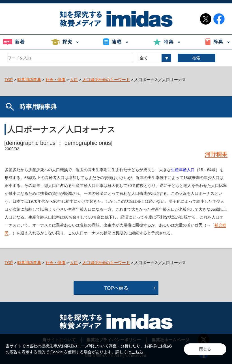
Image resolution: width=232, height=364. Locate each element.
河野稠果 (216, 154)
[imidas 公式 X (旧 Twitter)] (205, 19)
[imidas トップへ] (116, 19)
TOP (9, 79)
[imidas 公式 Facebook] (219, 19)
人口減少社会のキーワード (106, 79)
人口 (74, 79)
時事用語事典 (29, 79)
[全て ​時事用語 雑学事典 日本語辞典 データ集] (153, 58)
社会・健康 (55, 79)
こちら (137, 352)
